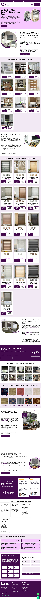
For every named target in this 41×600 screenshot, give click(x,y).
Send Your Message (30, 573)
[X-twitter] (2, 595)
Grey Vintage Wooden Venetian (6, 283)
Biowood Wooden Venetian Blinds (20, 178)
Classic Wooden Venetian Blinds (33, 230)
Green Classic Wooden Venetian (6, 178)
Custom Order (9, 182)
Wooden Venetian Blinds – (20, 283)
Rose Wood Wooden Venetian (7, 230)
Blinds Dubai (26, 598)
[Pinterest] (5, 595)
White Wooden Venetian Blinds (20, 256)
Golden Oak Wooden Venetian (33, 178)
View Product (3, 182)
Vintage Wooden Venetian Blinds (6, 309)
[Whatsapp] (38, 594)
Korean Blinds (34, 92)
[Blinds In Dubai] (5, 4)
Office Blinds (20, 75)
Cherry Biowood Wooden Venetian (6, 256)
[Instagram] (8, 595)
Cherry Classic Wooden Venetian (20, 204)
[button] (4, 77)
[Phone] (38, 597)
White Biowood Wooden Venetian (33, 204)
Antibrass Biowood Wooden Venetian (7, 204)
